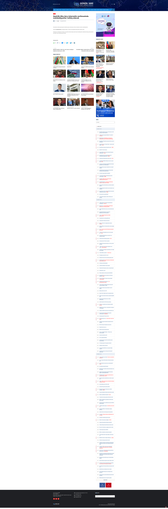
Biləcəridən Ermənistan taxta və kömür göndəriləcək (105, 299)
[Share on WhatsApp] (55, 43)
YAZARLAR (92, 9)
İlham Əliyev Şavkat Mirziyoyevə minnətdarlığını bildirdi (106, 458)
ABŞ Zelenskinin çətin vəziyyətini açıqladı (105, 477)
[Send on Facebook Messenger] (64, 43)
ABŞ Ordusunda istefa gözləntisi (104, 329)
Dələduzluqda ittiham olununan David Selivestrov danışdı (99, 81)
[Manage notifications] (166, 507)
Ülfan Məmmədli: (106, 375)
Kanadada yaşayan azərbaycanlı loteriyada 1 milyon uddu (105, 351)
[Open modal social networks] (74, 43)
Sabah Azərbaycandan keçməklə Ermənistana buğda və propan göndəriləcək (106, 372)
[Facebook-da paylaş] (58, 43)
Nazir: (106, 229)
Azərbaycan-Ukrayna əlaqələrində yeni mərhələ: (106, 463)
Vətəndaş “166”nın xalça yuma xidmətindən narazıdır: (105, 447)
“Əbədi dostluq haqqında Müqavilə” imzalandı (106, 135)
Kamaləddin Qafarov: (106, 182)
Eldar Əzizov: (69, 66)
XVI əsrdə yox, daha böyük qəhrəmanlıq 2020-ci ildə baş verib (106, 451)
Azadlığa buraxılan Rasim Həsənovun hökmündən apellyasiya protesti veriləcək (73, 95)
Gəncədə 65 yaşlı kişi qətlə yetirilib (104, 386)
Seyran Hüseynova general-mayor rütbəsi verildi (106, 460)
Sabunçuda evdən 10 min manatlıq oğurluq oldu (106, 257)
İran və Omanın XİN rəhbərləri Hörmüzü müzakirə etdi (106, 360)
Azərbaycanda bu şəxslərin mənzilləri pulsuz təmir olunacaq (106, 340)
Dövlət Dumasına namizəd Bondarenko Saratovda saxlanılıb (106, 475)
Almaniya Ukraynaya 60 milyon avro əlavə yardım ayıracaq (106, 244)
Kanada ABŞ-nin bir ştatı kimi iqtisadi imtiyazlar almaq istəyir (106, 152)
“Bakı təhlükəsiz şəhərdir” (105, 252)
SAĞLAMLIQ (101, 9)
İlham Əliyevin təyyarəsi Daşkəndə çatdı (106, 147)
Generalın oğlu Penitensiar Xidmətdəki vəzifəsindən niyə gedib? (110, 51)
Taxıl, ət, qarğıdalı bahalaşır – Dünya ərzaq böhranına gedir (105, 332)
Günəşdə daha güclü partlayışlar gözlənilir (105, 422)
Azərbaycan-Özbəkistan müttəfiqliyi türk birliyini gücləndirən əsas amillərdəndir (106, 164)
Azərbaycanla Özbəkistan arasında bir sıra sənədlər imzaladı (105, 236)
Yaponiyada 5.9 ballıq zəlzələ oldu (104, 220)
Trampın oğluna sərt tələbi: (106, 357)
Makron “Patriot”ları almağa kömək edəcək (105, 223)
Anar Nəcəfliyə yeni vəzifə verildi (104, 384)
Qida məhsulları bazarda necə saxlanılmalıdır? (106, 363)
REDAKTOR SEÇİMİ (77, 9)
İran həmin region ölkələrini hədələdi (104, 173)
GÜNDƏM (57, 9)
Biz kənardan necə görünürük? (103, 194)
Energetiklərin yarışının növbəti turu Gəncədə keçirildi (106, 276)
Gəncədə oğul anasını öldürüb (103, 429)
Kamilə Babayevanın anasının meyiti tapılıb (110, 79)
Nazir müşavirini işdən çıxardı (58, 94)
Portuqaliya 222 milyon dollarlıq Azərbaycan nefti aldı (106, 466)
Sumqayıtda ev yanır (102, 270)
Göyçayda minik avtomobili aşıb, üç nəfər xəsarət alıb (106, 378)
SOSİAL (85, 9)
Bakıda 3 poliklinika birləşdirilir (105, 394)
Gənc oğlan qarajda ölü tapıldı (103, 366)
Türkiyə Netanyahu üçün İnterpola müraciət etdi (106, 424)
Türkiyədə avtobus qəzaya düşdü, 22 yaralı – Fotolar (105, 288)
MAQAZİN (104, 9)
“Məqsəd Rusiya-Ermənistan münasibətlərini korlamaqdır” (105, 203)
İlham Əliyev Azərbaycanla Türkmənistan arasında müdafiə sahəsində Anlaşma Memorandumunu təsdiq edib (106, 454)
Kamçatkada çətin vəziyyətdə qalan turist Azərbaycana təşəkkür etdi (105, 156)
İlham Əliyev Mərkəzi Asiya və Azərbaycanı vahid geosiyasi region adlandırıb (106, 132)
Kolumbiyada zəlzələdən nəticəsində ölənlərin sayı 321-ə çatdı (106, 369)
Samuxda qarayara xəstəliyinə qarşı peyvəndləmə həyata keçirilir (106, 403)
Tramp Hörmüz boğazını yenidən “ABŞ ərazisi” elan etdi (106, 197)
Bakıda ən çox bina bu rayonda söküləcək (110, 64)
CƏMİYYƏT (67, 9)
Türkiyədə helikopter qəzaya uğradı (104, 265)
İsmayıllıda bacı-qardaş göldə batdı (104, 218)
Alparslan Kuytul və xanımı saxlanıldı (73, 108)
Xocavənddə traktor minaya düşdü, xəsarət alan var (106, 435)
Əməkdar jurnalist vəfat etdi (103, 345)
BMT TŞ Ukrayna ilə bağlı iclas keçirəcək (105, 324)
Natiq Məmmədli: (106, 260)
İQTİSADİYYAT (64, 9)
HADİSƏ (98, 9)
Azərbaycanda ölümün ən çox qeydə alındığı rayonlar (105, 348)
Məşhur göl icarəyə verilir (103, 290)
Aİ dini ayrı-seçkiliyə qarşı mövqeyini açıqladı (106, 304)
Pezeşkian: (105, 179)
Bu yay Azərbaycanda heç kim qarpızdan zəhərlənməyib (105, 313)
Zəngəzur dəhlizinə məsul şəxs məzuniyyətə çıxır (106, 310)
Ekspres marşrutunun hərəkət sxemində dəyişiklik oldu (106, 296)
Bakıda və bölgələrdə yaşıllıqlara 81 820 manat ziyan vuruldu (106, 400)
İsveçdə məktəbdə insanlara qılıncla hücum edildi (106, 392)
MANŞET (54, 9)
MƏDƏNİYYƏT (88, 9)
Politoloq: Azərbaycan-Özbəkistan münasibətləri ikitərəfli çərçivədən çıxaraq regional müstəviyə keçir (106, 443)
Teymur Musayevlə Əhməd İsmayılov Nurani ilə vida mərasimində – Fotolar (106, 285)
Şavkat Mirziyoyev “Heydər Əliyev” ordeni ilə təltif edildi (106, 144)
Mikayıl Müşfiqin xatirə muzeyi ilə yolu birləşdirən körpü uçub (100, 51)
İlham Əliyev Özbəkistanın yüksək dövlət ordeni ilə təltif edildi (106, 141)
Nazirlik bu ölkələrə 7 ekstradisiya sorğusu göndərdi (105, 409)
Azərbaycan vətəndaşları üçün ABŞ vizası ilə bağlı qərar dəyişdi (106, 250)
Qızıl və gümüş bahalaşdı (103, 337)
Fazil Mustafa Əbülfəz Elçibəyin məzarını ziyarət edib (106, 161)
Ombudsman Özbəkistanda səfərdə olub (106, 158)
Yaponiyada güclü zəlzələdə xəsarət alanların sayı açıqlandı (106, 188)
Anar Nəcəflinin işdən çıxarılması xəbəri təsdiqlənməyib (99, 95)
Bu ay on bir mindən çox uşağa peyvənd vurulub (106, 427)
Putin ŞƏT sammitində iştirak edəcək (104, 417)
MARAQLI (107, 9)
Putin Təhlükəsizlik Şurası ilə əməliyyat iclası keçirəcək (105, 472)
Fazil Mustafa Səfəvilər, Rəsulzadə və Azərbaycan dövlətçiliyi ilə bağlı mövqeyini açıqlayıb (110, 95)
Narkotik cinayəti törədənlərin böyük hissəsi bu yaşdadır (106, 322)
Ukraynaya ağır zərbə (106, 319)
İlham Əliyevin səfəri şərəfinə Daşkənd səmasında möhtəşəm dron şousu (106, 191)
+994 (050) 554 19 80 (78, 494)
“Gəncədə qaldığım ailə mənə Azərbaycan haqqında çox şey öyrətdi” (86, 81)
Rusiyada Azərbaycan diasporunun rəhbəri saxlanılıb (105, 389)
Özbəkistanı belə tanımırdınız (104, 282)
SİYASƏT (60, 9)
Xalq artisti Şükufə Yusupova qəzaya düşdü (105, 279)
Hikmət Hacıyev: (106, 138)
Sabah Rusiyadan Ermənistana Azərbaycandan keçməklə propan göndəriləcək (106, 170)
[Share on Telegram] (71, 43)
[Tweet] (67, 43)
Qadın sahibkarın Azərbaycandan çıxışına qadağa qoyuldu (106, 226)
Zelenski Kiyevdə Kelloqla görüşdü (105, 238)
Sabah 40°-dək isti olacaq (103, 149)
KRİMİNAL (95, 9)
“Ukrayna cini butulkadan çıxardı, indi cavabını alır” (106, 233)
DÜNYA (70, 9)
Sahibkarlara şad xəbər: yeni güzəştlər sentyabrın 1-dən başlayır (106, 308)
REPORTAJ (73, 9)
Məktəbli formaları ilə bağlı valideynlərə (106, 437)
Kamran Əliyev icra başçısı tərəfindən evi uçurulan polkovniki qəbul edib (100, 66)
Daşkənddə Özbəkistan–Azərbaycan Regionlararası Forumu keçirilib (104, 212)
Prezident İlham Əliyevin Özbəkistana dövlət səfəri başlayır (105, 176)
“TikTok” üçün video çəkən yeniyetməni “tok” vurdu (105, 247)
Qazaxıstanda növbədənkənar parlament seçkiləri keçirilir (106, 185)
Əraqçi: (106, 381)
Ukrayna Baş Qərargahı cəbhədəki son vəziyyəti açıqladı (106, 167)
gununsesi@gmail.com (78, 495)
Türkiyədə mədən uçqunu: (106, 406)
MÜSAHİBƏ (82, 9)
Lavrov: (104, 215)
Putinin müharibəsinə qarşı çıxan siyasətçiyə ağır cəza (106, 209)
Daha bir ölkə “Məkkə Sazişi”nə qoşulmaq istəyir (106, 293)
